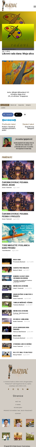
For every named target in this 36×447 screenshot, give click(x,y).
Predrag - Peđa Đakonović (20, 313)
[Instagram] (13, 389)
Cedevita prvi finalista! (21, 268)
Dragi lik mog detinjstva (29, 127)
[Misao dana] (7, 261)
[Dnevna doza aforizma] (7, 288)
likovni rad (13, 105)
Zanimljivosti (6, 263)
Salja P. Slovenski (18, 288)
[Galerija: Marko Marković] (30, 436)
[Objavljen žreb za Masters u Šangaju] (7, 296)
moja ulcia (21, 105)
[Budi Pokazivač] (6, 436)
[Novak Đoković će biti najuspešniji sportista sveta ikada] (6, 423)
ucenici (3, 107)
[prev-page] (3, 255)
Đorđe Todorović (18, 321)
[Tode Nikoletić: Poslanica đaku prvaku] (18, 233)
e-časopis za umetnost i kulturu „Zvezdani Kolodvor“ (22, 281)
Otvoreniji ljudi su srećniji (22, 344)
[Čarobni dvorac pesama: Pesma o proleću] (18, 201)
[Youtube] (27, 389)
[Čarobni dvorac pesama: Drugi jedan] (18, 170)
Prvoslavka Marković (19, 262)
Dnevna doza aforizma (20, 286)
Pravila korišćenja (26, 446)
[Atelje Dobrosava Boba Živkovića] (7, 329)
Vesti (4, 271)
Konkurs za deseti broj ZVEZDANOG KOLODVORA (21, 277)
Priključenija (6, 298)
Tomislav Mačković (18, 305)
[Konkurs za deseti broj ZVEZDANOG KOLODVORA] (7, 278)
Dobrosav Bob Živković (19, 331)
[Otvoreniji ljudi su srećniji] (7, 346)
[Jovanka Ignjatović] (7, 143)
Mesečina (5, 178)
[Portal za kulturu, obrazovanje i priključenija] (9, 5)
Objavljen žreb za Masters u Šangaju (22, 295)
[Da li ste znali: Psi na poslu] (7, 354)
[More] (25, 115)
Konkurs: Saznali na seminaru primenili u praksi (9, 128)
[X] (23, 389)
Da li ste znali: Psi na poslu (22, 352)
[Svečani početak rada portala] (18, 436)
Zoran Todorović (7, 187)
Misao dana (17, 259)
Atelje (4, 331)
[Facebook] (8, 389)
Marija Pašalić (17, 354)
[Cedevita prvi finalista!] (7, 270)
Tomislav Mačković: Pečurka (22, 302)
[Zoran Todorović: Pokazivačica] (30, 423)
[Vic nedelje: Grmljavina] (7, 321)
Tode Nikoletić (6, 250)
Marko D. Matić (17, 270)
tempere (28, 105)
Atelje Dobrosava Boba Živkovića (21, 328)
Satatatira (5, 289)
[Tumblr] (18, 389)
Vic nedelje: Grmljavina (21, 319)
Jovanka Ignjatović (23, 139)
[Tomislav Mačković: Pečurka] (7, 304)
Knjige (4, 280)
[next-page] (6, 255)
